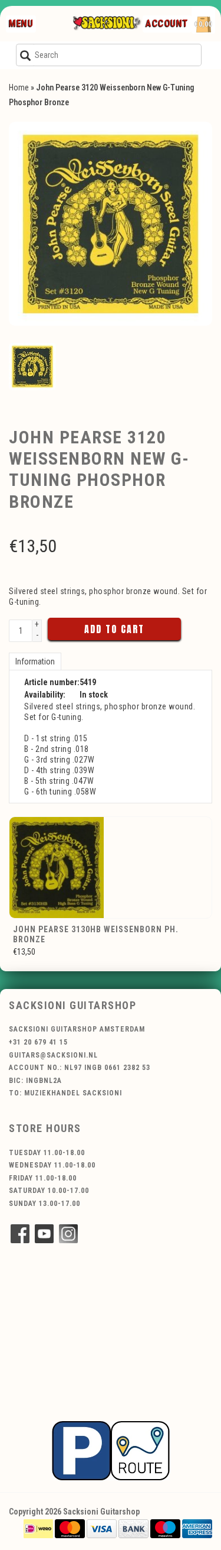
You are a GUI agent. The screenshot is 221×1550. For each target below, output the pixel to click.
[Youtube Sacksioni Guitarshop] (44, 1233)
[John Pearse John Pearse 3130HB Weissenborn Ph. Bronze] (110, 867)
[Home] (106, 23)
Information (35, 661)
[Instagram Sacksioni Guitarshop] (68, 1233)
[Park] (111, 1450)
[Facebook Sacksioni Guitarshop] (20, 1233)
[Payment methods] (38, 1528)
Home (19, 87)
